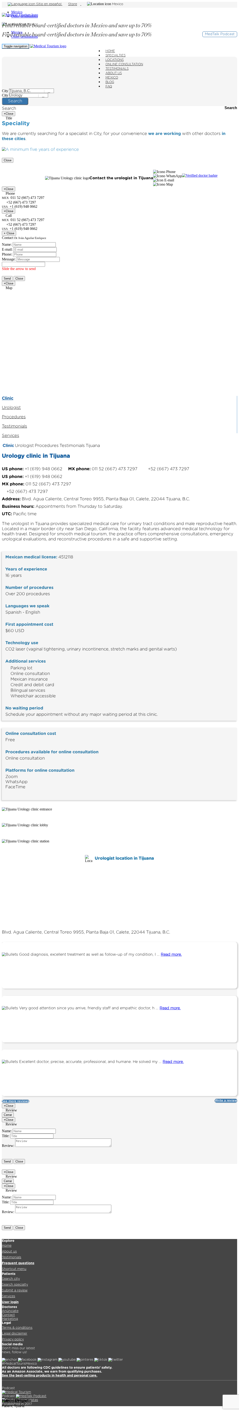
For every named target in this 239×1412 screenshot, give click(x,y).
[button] (164, 172)
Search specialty (15, 1284)
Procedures (14, 417)
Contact (8, 1315)
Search (15, 101)
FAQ (108, 86)
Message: (9, 259)
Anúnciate (10, 1311)
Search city (11, 1278)
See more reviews (15, 1101)
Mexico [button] (117, 4)
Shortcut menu (14, 1269)
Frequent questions (18, 1263)
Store (72, 4)
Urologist (11, 408)
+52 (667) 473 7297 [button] (20, 202)
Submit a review (15, 1290)
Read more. (171, 954)
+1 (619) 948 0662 (19, 229)
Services (10, 436)
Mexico (16, 12)
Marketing (10, 1319)
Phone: (7, 254)
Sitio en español (48, 4)
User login (10, 1302)
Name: (7, 244)
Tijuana (93, 446)
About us (9, 1251)
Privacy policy (13, 1339)
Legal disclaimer (14, 1333)
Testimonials (14, 426)
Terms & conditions (17, 1327)
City (5, 91)
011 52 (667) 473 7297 (23, 220)
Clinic (7, 398)
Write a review (226, 1100)
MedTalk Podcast (220, 34)
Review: (8, 1146)
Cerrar (8, 1115)
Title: (5, 1136)
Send (7, 278)
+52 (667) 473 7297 (20, 224)
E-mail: (7, 249)
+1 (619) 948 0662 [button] (32, 469)
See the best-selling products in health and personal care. (49, 1375)
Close (7, 160)
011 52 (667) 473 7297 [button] (103, 469)
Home (6, 1245)
